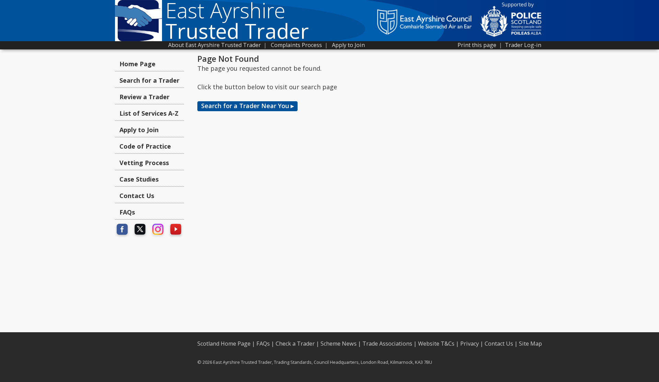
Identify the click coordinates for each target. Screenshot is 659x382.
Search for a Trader (149, 80)
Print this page (477, 45)
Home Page (137, 64)
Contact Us (136, 196)
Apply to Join (348, 45)
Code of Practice (145, 146)
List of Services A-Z (148, 113)
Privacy (469, 343)
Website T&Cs (436, 343)
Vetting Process (144, 163)
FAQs (127, 212)
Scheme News (339, 343)
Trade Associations (387, 343)
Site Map (530, 343)
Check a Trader (295, 343)
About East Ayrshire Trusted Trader (214, 45)
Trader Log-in (523, 45)
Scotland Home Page (224, 343)
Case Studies (139, 179)
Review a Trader (144, 97)
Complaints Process (296, 45)
